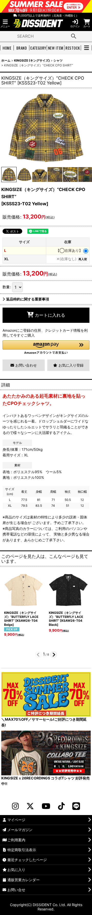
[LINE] (76, 806)
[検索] (73, 36)
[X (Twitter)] (30, 806)
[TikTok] (61, 806)
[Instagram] (15, 806)
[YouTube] (46, 806)
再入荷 (82, 259)
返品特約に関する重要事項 (27, 299)
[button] (5, 23)
